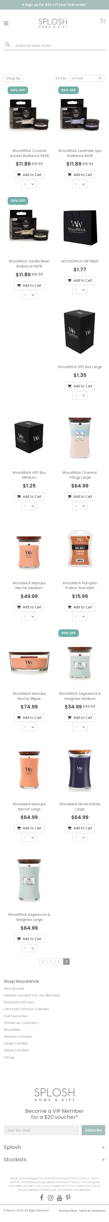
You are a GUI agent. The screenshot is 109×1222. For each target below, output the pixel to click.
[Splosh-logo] (53, 23)
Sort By (61, 78)
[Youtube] (58, 1197)
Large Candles (16, 1043)
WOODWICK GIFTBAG (79, 261)
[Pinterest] (67, 1197)
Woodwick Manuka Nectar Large (29, 807)
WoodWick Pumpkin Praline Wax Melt (79, 586)
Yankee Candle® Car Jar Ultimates (32, 995)
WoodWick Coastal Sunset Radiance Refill (29, 153)
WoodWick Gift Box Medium (29, 475)
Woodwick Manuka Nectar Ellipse (29, 696)
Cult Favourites (16, 1016)
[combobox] (54, 45)
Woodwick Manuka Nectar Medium (29, 586)
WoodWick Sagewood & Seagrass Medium (80, 696)
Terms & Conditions (92, 1211)
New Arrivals (14, 988)
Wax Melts (12, 1029)
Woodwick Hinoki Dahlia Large (79, 807)
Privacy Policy (68, 1211)
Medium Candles (18, 1036)
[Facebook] (40, 1197)
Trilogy (9, 1057)
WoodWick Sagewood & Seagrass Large (29, 917)
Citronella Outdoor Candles (26, 1009)
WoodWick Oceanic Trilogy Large (79, 475)
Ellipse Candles (16, 1050)
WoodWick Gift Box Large (80, 366)
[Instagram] (49, 1197)
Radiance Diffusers (19, 1002)
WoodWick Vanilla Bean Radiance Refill (29, 264)
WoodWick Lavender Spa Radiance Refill (80, 153)
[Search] (7, 45)
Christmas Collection (21, 1022)
